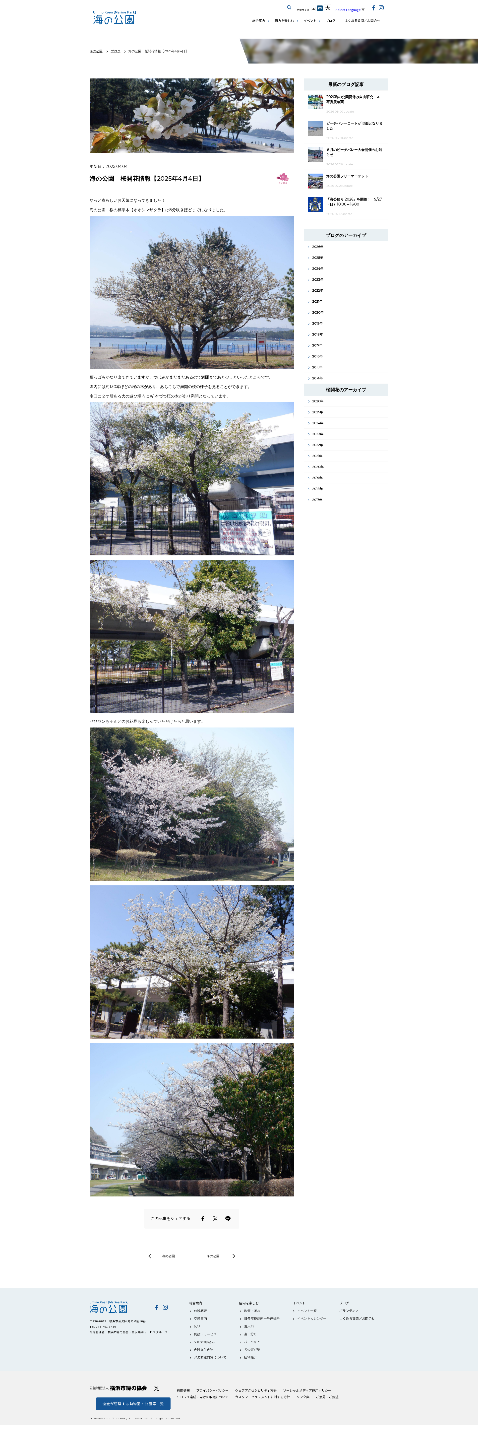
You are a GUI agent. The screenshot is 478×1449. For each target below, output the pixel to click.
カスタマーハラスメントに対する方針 (262, 1396)
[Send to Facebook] (203, 1219)
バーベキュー (253, 1342)
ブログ (330, 20)
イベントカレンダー (311, 1318)
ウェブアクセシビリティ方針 (256, 1390)
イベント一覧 (307, 1311)
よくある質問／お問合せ (362, 20)
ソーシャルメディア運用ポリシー (307, 1390)
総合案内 (258, 20)
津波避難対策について (210, 1357)
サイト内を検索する (289, 7)
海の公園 (118, 1307)
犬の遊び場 (252, 1349)
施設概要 (200, 1311)
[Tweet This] (215, 1219)
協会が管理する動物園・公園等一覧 (133, 1403)
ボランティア (348, 1311)
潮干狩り (250, 1334)
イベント (309, 20)
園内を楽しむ (284, 20)
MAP (197, 1326)
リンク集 (303, 1396)
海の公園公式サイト (114, 17)
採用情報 (183, 1390)
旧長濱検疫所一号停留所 (262, 1318)
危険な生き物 (203, 1349)
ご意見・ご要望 (327, 1396)
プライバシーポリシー (212, 1390)
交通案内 (200, 1318)
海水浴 (249, 1326)
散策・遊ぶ (252, 1311)
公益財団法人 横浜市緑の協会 (118, 1388)
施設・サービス (205, 1334)
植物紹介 (250, 1357)
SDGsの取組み (204, 1342)
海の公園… (169, 1256)
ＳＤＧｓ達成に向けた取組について (203, 1396)
